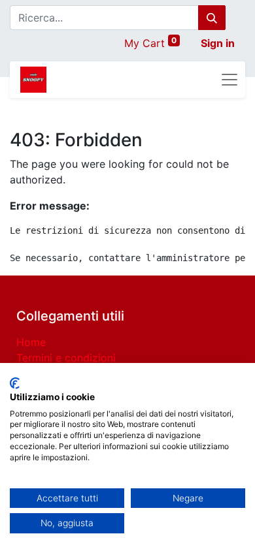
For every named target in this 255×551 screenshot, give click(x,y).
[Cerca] (212, 17)
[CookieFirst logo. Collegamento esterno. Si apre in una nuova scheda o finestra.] (15, 383)
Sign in (218, 43)
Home (31, 342)
